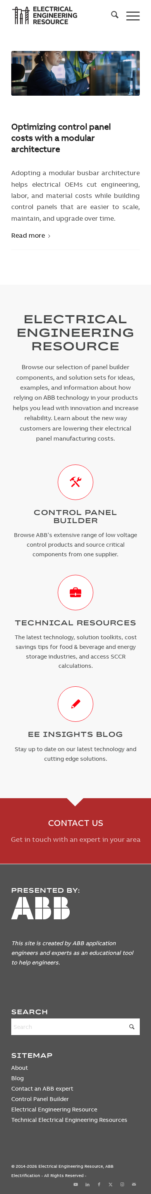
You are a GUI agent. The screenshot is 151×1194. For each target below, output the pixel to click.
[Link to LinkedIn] (87, 1184)
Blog (17, 1078)
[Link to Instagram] (122, 1184)
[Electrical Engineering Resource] (62, 15)
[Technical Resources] (75, 592)
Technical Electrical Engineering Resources (69, 1119)
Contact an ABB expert (42, 1088)
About (19, 1067)
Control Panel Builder (75, 516)
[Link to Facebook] (99, 1184)
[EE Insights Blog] (75, 704)
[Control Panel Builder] (75, 482)
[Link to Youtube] (76, 1184)
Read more (28, 235)
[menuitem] (110, 15)
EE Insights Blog (75, 734)
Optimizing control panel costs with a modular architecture (61, 137)
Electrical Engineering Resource (54, 1109)
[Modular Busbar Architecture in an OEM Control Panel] (75, 73)
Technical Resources (75, 622)
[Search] (110, 15)
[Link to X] (111, 1184)
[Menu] (129, 15)
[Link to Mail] (134, 1184)
